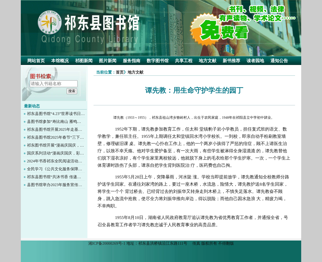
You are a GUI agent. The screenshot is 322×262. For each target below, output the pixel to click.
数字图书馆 (158, 60)
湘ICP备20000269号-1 (106, 243)
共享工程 (184, 60)
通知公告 (279, 60)
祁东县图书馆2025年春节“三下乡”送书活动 (64, 137)
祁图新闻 (84, 60)
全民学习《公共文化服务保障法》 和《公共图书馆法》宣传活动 (82, 169)
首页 (120, 72)
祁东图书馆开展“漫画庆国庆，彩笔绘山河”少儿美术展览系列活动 (84, 145)
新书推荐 (231, 60)
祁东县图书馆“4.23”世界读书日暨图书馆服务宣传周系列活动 (79, 113)
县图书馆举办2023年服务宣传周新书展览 (62, 185)
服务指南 (131, 60)
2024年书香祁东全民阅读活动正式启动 (60, 161)
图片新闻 (108, 60)
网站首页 (36, 60)
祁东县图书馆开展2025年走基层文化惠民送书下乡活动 (74, 129)
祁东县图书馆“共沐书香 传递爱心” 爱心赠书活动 (69, 177)
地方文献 (207, 60)
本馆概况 (60, 60)
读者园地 (255, 60)
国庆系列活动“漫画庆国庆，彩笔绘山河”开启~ (67, 153)
